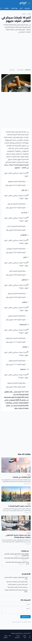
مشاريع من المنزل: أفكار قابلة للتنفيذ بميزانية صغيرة (16, 590)
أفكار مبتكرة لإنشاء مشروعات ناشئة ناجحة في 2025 (16, 578)
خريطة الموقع (5, 636)
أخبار (21, 8)
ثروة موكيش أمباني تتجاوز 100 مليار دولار (17, 582)
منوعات (23, 14)
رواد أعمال (14, 8)
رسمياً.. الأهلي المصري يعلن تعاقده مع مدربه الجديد (17, 563)
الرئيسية (27, 8)
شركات (6, 8)
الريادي (29, 14)
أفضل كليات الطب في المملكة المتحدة (18, 584)
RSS (10, 636)
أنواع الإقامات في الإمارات (21, 477)
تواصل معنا (24, 636)
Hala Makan (28, 70)
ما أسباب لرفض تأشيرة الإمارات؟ (19, 506)
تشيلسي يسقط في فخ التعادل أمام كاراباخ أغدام (16, 558)
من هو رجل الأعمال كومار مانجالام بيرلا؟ (17, 587)
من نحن (30, 636)
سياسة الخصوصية (17, 636)
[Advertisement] (16, 51)
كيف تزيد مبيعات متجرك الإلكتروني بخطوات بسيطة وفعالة (18, 536)
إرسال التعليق (25, 617)
